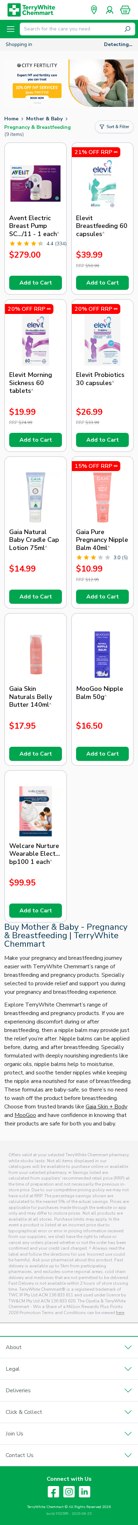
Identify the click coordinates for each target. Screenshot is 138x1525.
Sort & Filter (118, 127)
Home (11, 118)
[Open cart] (125, 9)
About (14, 1347)
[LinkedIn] (84, 1492)
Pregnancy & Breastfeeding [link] (37, 127)
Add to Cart (35, 283)
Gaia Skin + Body (106, 1107)
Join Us (14, 1434)
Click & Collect (24, 1412)
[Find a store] (94, 9)
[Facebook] (53, 1492)
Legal (13, 1369)
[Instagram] (69, 1492)
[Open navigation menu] (10, 29)
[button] (125, 9)
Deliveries (18, 1390)
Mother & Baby (44, 118)
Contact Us (20, 1455)
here (120, 1312)
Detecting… (118, 44)
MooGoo (25, 1115)
